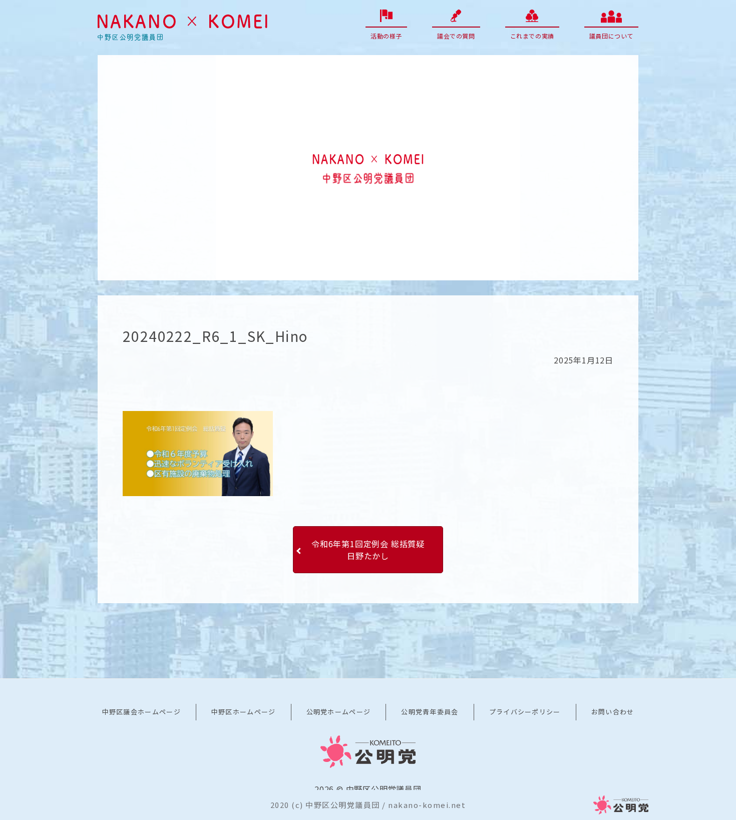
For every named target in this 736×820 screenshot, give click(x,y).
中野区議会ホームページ (141, 711)
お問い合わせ (612, 711)
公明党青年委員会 (429, 711)
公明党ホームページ (338, 711)
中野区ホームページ (243, 711)
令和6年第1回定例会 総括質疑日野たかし (368, 550)
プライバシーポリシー (525, 711)
